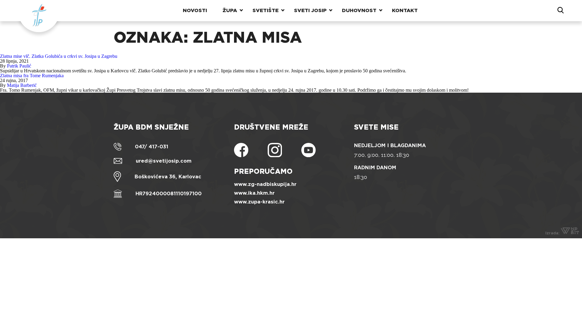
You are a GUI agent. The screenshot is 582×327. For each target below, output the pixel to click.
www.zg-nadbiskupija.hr (265, 184)
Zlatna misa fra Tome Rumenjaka (32, 75)
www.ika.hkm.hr (254, 193)
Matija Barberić (22, 85)
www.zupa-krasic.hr (259, 201)
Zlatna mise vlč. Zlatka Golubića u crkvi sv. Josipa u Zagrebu (58, 56)
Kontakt (405, 10)
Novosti (195, 10)
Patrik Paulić (19, 65)
